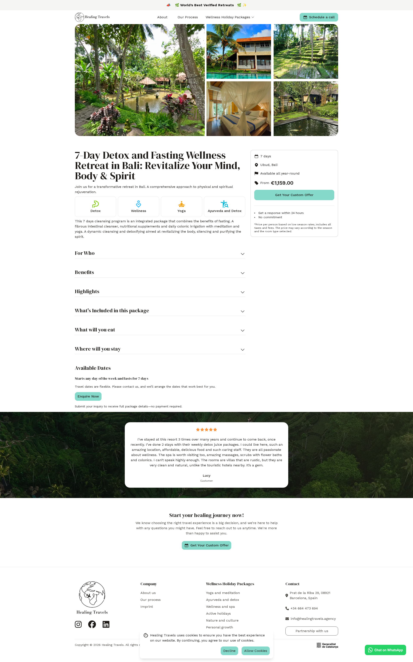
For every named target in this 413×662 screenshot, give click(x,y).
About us (148, 593)
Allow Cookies (255, 651)
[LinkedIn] (106, 626)
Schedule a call (322, 17)
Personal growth (219, 627)
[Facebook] (92, 626)
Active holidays (218, 613)
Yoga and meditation (223, 593)
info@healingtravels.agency (313, 619)
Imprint (146, 607)
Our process (150, 600)
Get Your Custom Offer (209, 545)
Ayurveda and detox (222, 600)
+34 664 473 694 (304, 608)
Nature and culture (222, 620)
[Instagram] (78, 626)
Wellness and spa (220, 607)
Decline (229, 651)
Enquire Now (88, 396)
